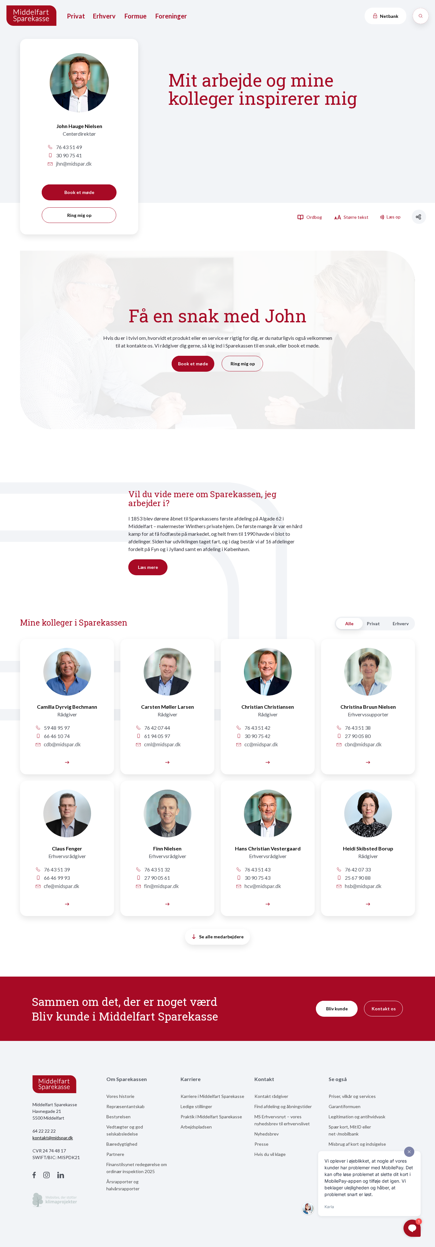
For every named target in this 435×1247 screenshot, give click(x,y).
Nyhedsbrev (266, 1133)
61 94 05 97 (156, 736)
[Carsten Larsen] (167, 675)
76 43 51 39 (56, 869)
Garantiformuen (344, 1106)
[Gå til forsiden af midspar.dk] (31, 16)
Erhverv (104, 16)
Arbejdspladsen (196, 1126)
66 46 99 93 (56, 878)
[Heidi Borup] (368, 817)
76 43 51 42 (257, 728)
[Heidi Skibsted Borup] (368, 903)
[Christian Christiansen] (268, 675)
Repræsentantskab (125, 1106)
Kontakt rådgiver (271, 1096)
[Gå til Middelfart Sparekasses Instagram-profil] (46, 1176)
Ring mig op (79, 215)
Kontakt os (384, 1008)
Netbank (388, 16)
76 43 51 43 (257, 869)
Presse (261, 1144)
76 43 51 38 (357, 728)
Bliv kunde (337, 1008)
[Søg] (421, 16)
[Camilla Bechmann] (67, 675)
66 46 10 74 (56, 736)
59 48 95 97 (56, 728)
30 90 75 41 (68, 155)
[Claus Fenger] (67, 817)
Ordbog (313, 217)
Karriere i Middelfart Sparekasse (212, 1096)
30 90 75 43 (257, 878)
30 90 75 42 (257, 736)
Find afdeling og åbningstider (283, 1106)
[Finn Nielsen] (167, 817)
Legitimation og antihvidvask (357, 1116)
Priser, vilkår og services (352, 1096)
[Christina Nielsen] (368, 675)
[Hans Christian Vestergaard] (268, 903)
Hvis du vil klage (270, 1154)
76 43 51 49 (68, 147)
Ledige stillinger (196, 1106)
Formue (135, 16)
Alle (349, 623)
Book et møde (79, 192)
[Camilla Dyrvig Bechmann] (67, 762)
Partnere (115, 1154)
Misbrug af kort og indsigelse (357, 1144)
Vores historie (120, 1096)
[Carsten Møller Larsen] (167, 762)
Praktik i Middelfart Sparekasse (211, 1116)
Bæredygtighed (121, 1144)
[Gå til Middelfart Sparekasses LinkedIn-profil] (60, 1176)
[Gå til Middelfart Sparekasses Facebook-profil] (34, 1176)
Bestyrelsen (118, 1116)
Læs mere (148, 567)
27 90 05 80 (357, 736)
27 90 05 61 (156, 878)
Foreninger (171, 16)
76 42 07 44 (156, 728)
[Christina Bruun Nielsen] (368, 762)
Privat (76, 16)
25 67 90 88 (357, 878)
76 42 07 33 (357, 869)
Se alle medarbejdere (221, 936)
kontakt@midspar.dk (52, 1137)
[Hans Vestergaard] (268, 817)
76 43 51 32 (156, 869)
